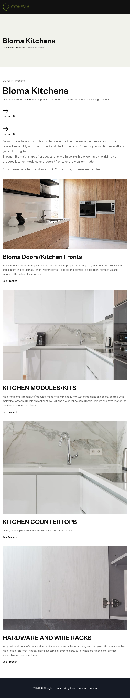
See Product (10, 281)
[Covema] (16, 7)
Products (21, 47)
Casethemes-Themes (83, 688)
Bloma (30, 99)
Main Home (8, 47)
